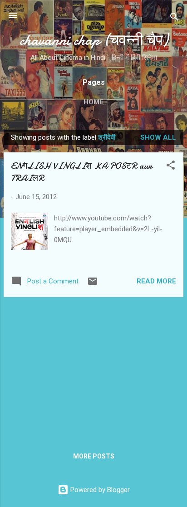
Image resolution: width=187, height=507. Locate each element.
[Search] (174, 18)
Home (93, 102)
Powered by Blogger (99, 490)
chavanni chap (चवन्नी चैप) (94, 40)
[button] (170, 167)
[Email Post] (92, 284)
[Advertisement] (93, 367)
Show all (158, 137)
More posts (93, 456)
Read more (156, 281)
